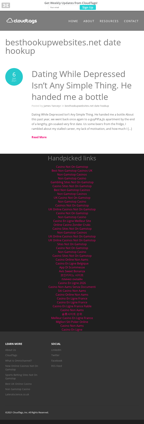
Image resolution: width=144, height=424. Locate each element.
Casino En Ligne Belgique (72, 263)
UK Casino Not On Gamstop (72, 198)
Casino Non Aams (72, 310)
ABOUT (88, 21)
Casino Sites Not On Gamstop (72, 186)
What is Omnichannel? (18, 360)
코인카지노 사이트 (72, 275)
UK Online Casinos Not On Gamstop (72, 209)
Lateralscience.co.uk (17, 394)
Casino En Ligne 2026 (72, 283)
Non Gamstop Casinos (72, 174)
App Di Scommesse (72, 267)
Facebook (56, 360)
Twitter (55, 355)
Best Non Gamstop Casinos (72, 190)
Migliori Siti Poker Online (72, 322)
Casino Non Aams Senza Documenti (72, 287)
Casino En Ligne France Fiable (72, 306)
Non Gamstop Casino (72, 178)
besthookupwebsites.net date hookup (87, 105)
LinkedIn (56, 350)
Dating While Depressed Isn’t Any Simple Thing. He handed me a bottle (82, 85)
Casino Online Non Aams (72, 260)
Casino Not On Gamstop (72, 167)
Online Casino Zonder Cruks (72, 225)
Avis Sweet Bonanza (72, 271)
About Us (10, 350)
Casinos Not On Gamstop (72, 205)
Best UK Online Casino (18, 383)
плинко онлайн (72, 279)
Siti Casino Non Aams (72, 291)
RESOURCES (109, 21)
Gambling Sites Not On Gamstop (72, 182)
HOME (73, 21)
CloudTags (11, 355)
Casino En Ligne (72, 329)
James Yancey (52, 105)
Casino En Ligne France (72, 298)
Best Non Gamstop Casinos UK (72, 171)
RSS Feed (56, 366)
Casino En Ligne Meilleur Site (72, 221)
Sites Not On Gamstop (72, 244)
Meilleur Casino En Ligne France (72, 318)
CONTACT (131, 21)
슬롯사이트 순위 (72, 314)
